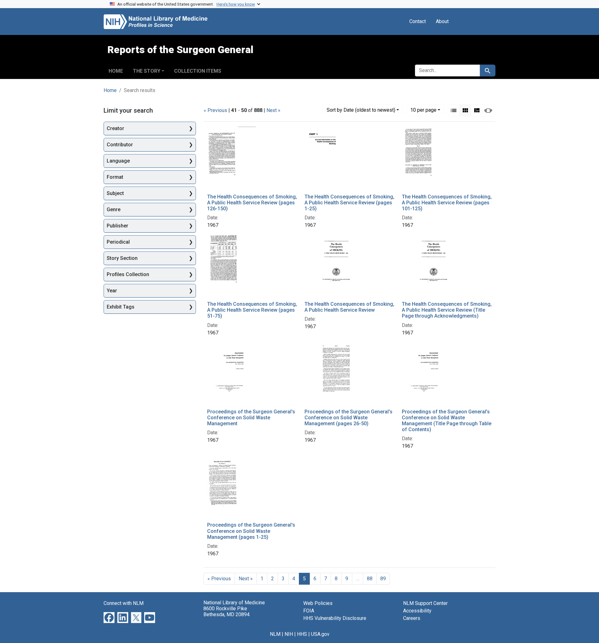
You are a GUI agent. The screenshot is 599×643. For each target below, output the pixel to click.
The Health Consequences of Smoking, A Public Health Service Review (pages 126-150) (252, 203)
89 (383, 579)
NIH (289, 634)
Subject (115, 193)
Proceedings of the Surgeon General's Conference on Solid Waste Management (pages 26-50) (348, 417)
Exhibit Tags (120, 307)
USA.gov (320, 634)
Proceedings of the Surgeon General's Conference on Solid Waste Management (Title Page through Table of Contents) (446, 421)
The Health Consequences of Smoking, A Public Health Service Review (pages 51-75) (252, 310)
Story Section (122, 258)
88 (370, 579)
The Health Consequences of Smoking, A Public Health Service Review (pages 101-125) (447, 203)
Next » (273, 110)
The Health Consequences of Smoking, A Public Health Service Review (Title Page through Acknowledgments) (447, 310)
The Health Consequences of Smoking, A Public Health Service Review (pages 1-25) (349, 203)
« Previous (215, 110)
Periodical (118, 242)
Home (116, 71)
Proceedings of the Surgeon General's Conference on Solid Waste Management (251, 417)
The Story (146, 71)
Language (118, 161)
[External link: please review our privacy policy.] (109, 617)
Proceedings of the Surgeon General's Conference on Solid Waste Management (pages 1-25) (251, 531)
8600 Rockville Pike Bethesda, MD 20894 (226, 611)
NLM (275, 634)
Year (112, 291)
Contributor (120, 145)
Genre (113, 209)
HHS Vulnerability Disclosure (334, 618)
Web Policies (318, 603)
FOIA (308, 611)
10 (423, 110)
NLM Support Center (425, 603)
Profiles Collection (128, 274)
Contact (417, 21)
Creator (115, 128)
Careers (411, 618)
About (442, 21)
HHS (302, 634)
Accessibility (417, 611)
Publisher (117, 226)
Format (115, 177)
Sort (361, 110)
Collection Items (197, 71)
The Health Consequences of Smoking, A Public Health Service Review (349, 307)
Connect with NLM (124, 603)
